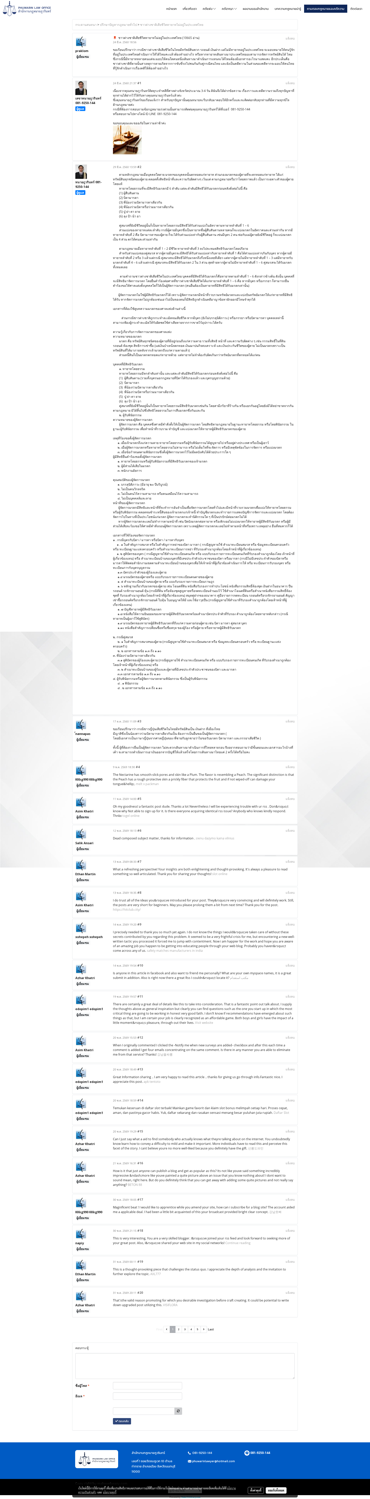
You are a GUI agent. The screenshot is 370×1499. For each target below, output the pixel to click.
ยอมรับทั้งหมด (276, 1490)
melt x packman (147, 784)
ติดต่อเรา (356, 8)
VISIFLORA (170, 1305)
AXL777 (155, 1274)
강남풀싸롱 (165, 1054)
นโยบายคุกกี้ (109, 1492)
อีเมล (80, 1396)
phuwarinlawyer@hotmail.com (213, 1461)
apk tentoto (152, 1081)
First (159, 1329)
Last (211, 1329)
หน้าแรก (171, 8)
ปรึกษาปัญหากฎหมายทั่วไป (118, 25)
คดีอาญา (228, 8)
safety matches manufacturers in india (175, 950)
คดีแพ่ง (208, 8)
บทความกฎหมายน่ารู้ (288, 8)
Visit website (204, 1023)
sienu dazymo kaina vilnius (215, 838)
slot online (219, 874)
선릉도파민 (255, 1148)
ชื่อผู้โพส (82, 1386)
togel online (131, 816)
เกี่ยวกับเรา (190, 8)
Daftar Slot (281, 1113)
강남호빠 (275, 1212)
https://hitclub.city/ (127, 909)
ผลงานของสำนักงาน (256, 8)
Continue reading (238, 1243)
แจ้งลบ (290, 38)
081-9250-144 (260, 1453)
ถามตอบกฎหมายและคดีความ (325, 8)
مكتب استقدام (239, 978)
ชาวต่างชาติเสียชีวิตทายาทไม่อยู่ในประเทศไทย (171, 25)
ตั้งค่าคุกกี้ (255, 1490)
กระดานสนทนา (86, 25)
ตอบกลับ (123, 1421)
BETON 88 (135, 1185)
